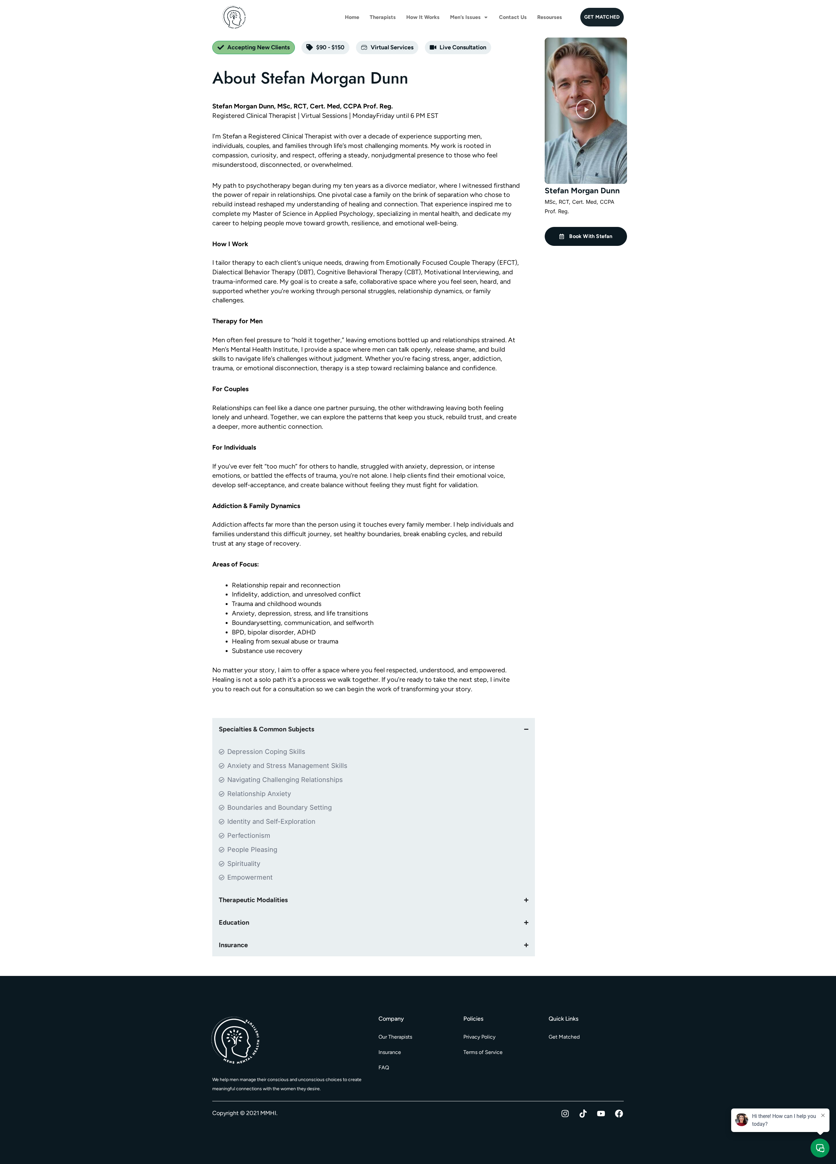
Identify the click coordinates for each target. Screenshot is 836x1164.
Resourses (549, 17)
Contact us (513, 17)
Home (352, 17)
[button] (586, 111)
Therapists (383, 17)
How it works (423, 17)
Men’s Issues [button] (465, 17)
